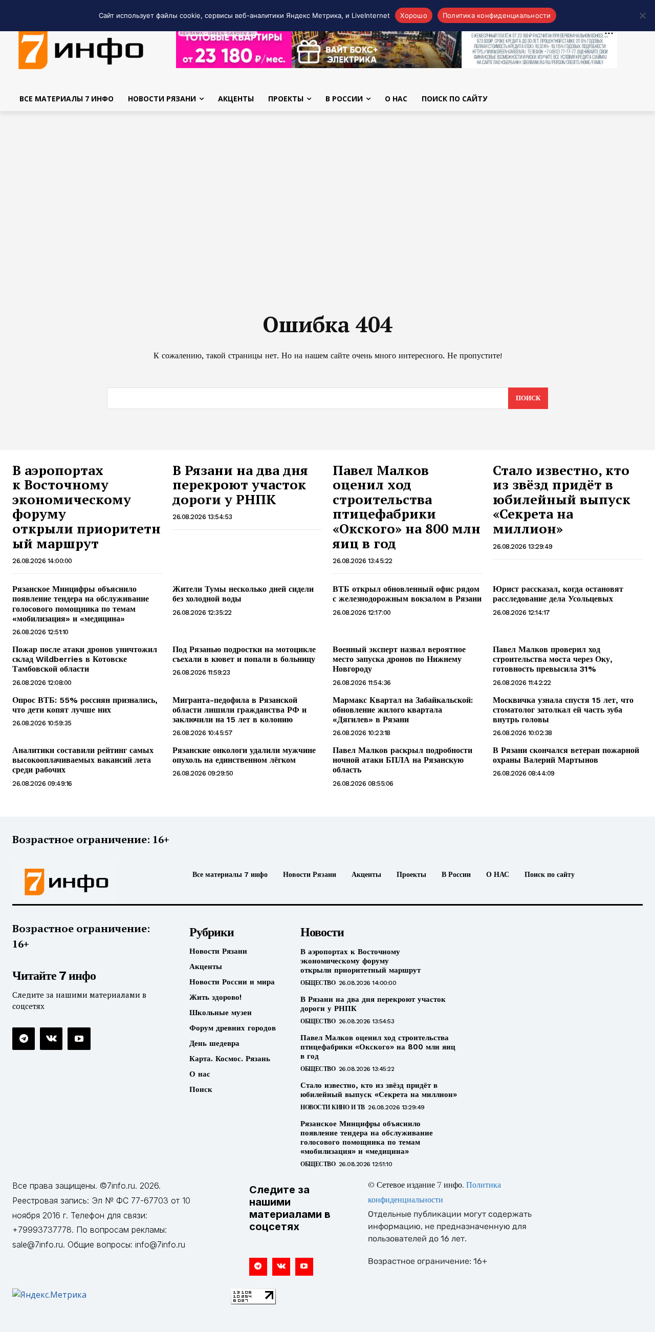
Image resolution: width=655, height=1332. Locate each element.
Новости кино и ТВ (332, 1107)
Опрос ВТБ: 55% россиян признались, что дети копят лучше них (85, 705)
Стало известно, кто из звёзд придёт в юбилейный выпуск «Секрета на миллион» (561, 499)
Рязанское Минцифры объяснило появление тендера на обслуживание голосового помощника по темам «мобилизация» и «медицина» (80, 604)
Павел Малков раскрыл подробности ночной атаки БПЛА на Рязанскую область (402, 760)
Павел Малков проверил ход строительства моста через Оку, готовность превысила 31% (553, 659)
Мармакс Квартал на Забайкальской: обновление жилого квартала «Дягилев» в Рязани (403, 709)
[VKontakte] (51, 1038)
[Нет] (642, 15)
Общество (317, 982)
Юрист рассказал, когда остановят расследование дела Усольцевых (558, 594)
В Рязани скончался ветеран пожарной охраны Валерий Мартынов (566, 755)
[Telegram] (23, 1038)
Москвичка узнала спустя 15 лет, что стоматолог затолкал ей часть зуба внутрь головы (563, 709)
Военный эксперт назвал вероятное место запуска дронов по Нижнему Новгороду (399, 659)
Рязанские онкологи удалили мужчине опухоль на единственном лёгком (244, 755)
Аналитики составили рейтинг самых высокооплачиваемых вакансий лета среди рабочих (83, 760)
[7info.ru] (86, 882)
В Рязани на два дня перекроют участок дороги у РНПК (240, 484)
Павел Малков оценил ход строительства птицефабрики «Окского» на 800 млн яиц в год (407, 506)
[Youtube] (79, 1038)
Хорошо (413, 15)
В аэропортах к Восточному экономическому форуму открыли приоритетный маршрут (86, 506)
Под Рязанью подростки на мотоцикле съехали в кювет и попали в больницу (244, 654)
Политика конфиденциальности (497, 15)
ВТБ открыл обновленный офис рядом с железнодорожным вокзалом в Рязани (407, 594)
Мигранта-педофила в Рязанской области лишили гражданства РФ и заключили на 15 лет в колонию (239, 709)
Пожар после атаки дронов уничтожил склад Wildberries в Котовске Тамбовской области (84, 659)
